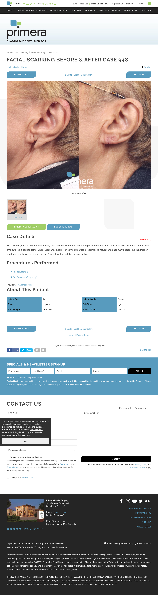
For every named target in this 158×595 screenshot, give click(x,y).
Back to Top (145, 350)
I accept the (15, 478)
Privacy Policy (12, 467)
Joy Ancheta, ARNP (24, 285)
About (11, 10)
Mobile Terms (135, 381)
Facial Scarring (38, 52)
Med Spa (84, 4)
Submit (116, 459)
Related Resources (140, 517)
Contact (146, 10)
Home (9, 52)
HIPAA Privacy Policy (140, 508)
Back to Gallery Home (17, 67)
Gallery (76, 10)
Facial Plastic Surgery (32, 10)
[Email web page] (43, 350)
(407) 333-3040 (60, 512)
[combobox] (142, 3)
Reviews (90, 10)
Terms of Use (24, 435)
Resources (130, 10)
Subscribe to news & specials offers (26, 457)
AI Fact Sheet (144, 527)
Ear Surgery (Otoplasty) (25, 277)
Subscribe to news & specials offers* (26, 377)
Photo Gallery (21, 52)
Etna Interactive (144, 543)
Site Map (146, 522)
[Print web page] (37, 350)
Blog (75, 4)
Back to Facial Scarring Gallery (79, 75)
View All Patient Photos (79, 335)
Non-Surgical (59, 10)
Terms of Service (137, 468)
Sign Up (139, 371)
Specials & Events (109, 10)
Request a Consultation (122, 4)
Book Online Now (63, 227)
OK (25, 441)
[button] (21, 74)
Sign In (147, 67)
